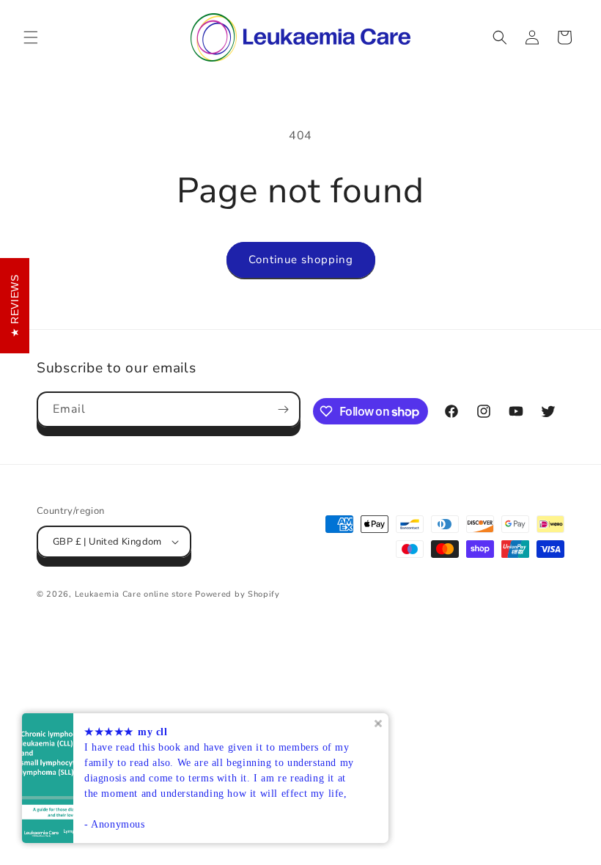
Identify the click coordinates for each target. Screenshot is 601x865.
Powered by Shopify (237, 594)
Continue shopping (300, 259)
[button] (31, 37)
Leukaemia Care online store (135, 594)
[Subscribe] (283, 409)
